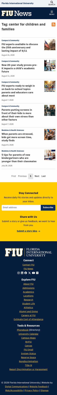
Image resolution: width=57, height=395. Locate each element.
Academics (28, 292)
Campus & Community (10, 40)
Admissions (28, 288)
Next (37, 176)
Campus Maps (28, 338)
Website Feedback (39, 387)
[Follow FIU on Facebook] (26, 273)
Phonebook (22, 330)
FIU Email (28, 350)
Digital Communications (16, 387)
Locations (28, 296)
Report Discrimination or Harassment (28, 370)
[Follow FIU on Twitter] (30, 273)
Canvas (28, 346)
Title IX (28, 366)
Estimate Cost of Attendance (28, 320)
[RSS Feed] (53, 26)
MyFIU (28, 342)
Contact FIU (28, 265)
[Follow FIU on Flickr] (38, 273)
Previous (22, 176)
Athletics (28, 308)
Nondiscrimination (28, 362)
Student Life (28, 304)
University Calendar (28, 334)
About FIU (28, 284)
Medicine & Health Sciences (13, 130)
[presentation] (49, 44)
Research (28, 300)
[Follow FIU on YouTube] (34, 273)
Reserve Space (28, 358)
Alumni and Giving (28, 312)
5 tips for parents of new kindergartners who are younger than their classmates (19, 158)
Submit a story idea (27, 231)
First (13, 176)
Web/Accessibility (14, 391)
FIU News (28, 269)
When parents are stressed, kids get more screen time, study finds (17, 137)
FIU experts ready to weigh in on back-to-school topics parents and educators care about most (18, 91)
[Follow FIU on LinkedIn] (22, 273)
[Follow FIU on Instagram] (19, 273)
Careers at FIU (28, 316)
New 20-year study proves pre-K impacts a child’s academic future (19, 68)
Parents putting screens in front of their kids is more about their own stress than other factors (18, 115)
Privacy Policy (32, 391)
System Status (28, 354)
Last (44, 176)
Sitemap (44, 391)
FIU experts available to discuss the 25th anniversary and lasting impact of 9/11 (20, 47)
